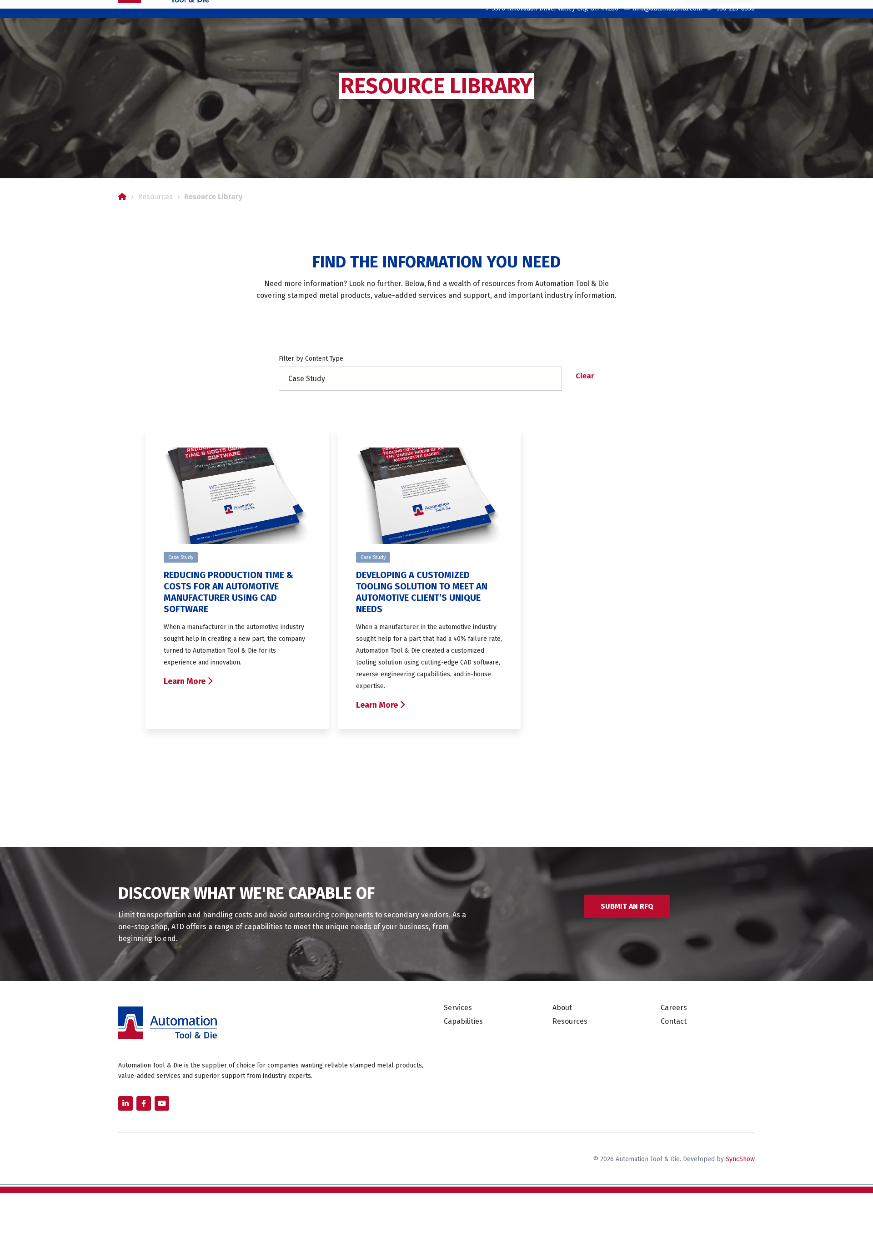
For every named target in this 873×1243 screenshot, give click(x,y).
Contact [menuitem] (674, 1021)
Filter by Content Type (311, 358)
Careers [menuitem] (674, 1007)
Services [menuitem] (458, 1007)
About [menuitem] (562, 1007)
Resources (155, 196)
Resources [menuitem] (569, 1021)
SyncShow (740, 1159)
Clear (585, 376)
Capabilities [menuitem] (463, 1021)
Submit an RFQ (627, 906)
